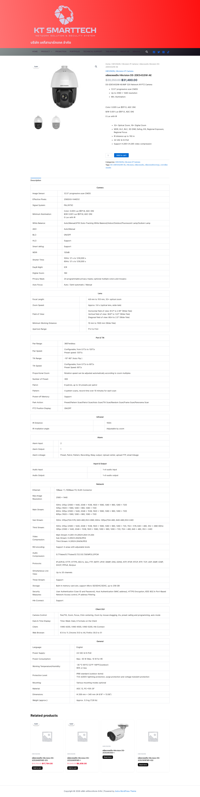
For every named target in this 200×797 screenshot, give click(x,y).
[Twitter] (159, 52)
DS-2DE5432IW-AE (118, 165)
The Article (111, 51)
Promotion (60, 51)
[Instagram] (163, 52)
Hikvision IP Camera (130, 64)
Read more (108, 757)
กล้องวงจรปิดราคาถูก (152, 165)
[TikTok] (168, 52)
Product (45, 51)
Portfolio (75, 51)
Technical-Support (92, 51)
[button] (147, 52)
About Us (124, 51)
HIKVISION (116, 64)
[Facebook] (154, 52)
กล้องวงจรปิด (139, 165)
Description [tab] (36, 180)
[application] (51, 51)
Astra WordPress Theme (125, 791)
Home (35, 51)
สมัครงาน (136, 51)
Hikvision (130, 165)
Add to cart (121, 155)
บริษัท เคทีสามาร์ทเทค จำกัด (51, 42)
